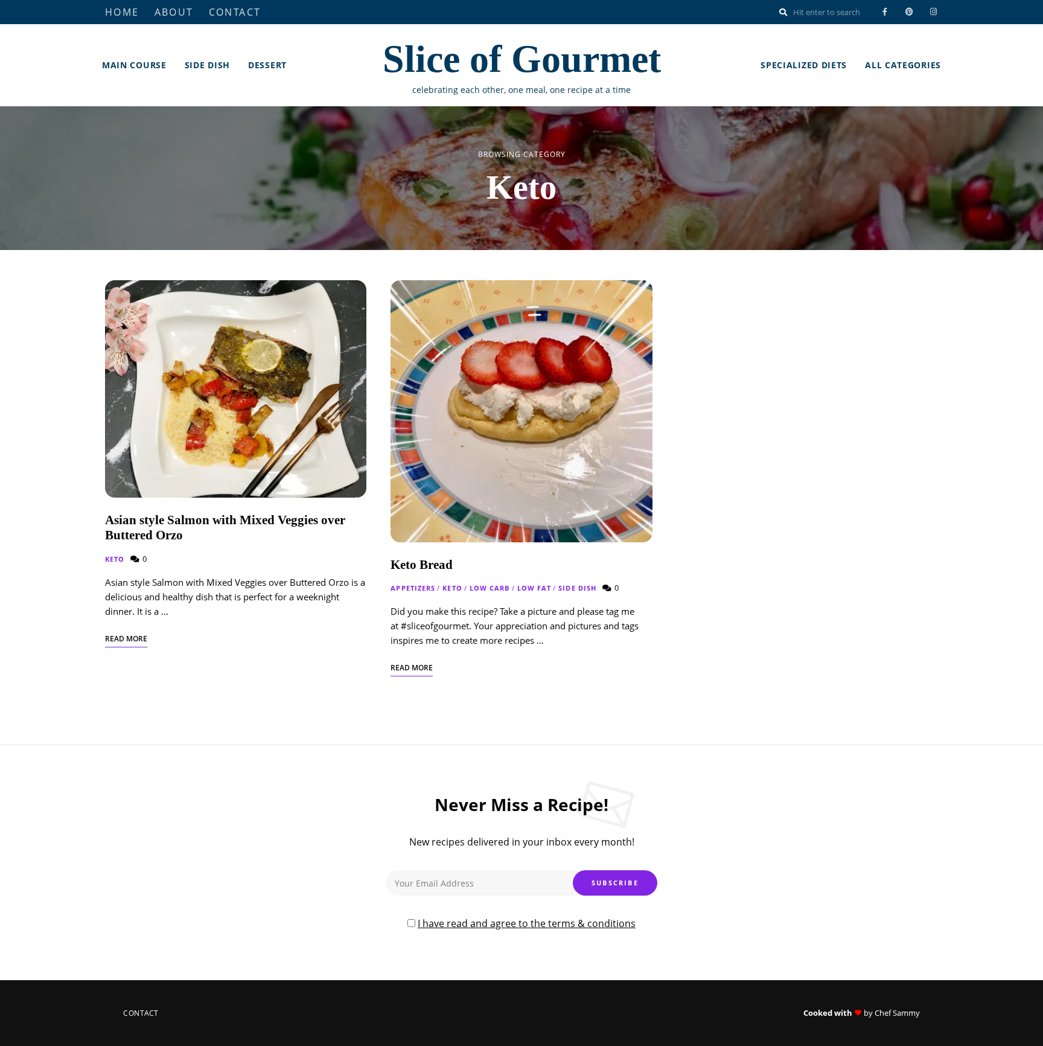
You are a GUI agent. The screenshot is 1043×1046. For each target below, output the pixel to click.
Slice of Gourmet (522, 58)
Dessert (267, 65)
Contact (235, 12)
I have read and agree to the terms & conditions (527, 923)
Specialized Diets (804, 65)
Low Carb (490, 587)
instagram (933, 12)
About (174, 12)
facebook (885, 12)
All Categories (903, 65)
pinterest (909, 12)
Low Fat (534, 587)
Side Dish (207, 65)
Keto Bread (422, 564)
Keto (114, 558)
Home (122, 12)
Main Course (134, 65)
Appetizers (413, 587)
